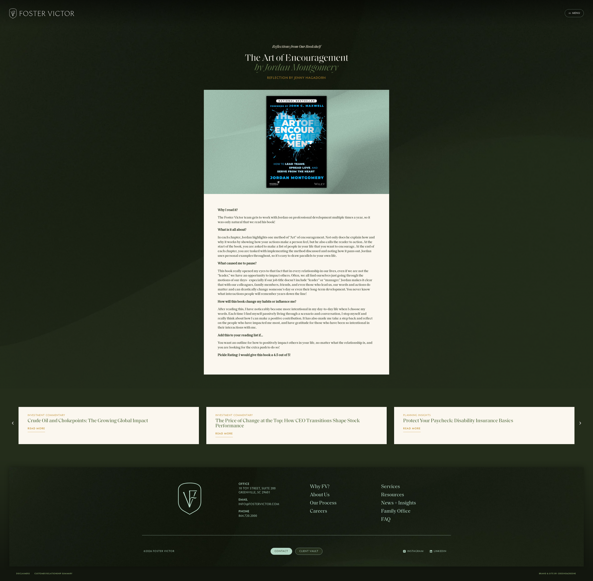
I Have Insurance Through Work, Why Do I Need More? (462, 420)
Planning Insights (229, 415)
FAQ (386, 519)
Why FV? (320, 486)
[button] (13, 423)
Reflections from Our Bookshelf (296, 47)
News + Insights (398, 503)
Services (390, 486)
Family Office (395, 511)
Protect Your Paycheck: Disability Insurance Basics (270, 420)
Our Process (323, 503)
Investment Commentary (46, 415)
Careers (318, 511)
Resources (392, 495)
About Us (320, 495)
